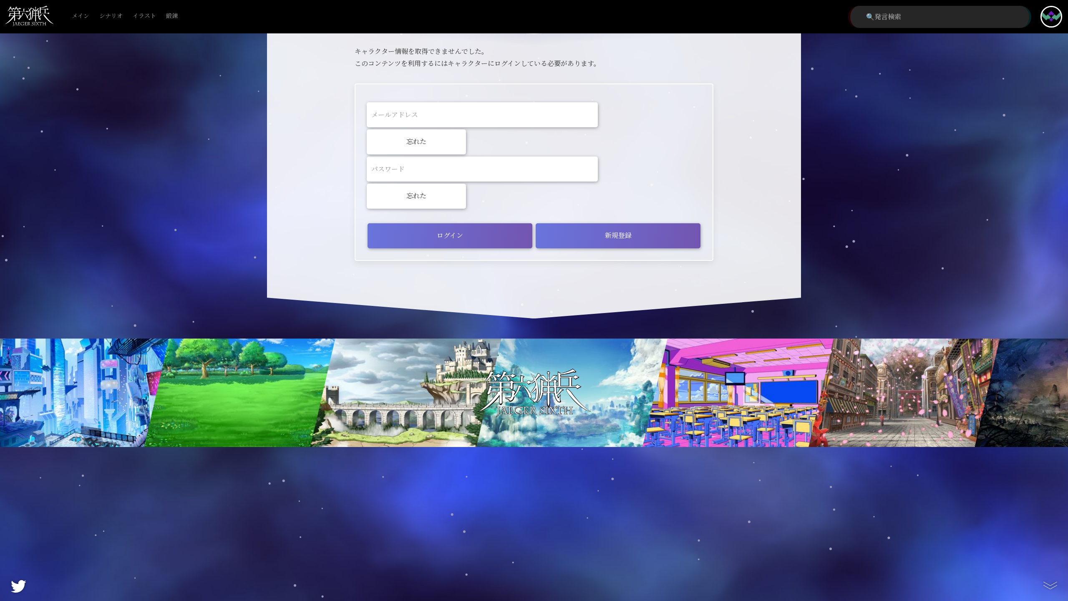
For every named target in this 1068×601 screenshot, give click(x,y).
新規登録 (618, 236)
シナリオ (111, 16)
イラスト (144, 16)
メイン (80, 16)
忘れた (416, 142)
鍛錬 (172, 16)
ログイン (450, 236)
